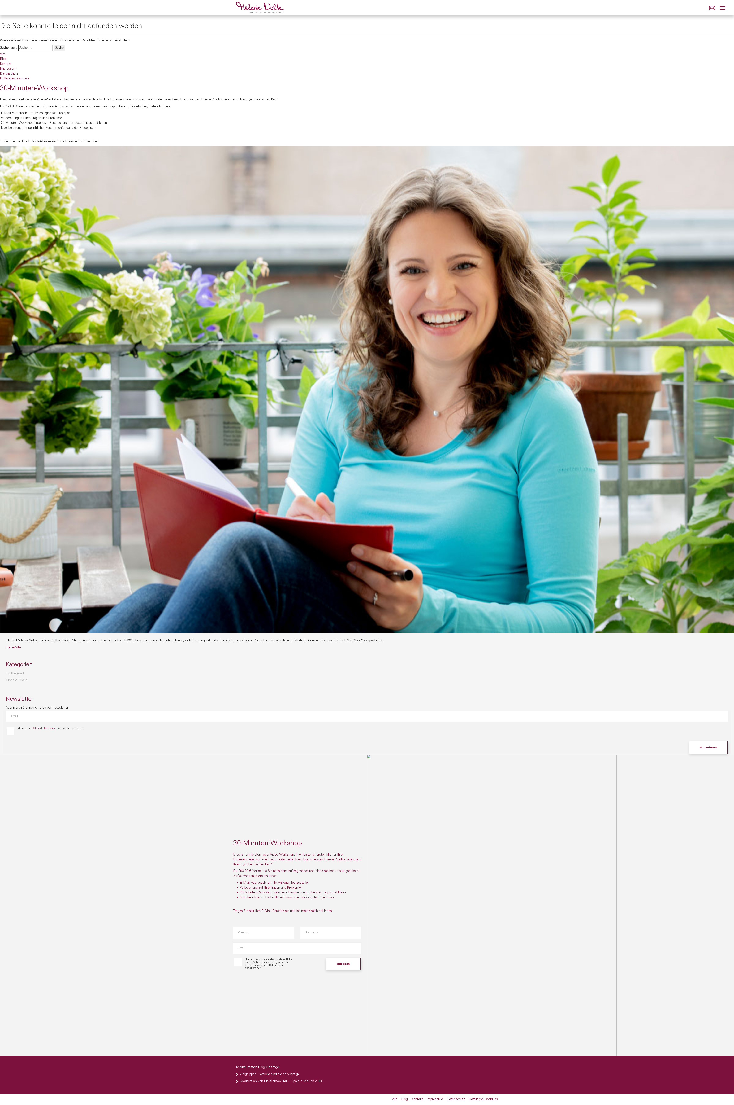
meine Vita (13, 647)
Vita (3, 54)
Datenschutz (9, 74)
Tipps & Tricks (16, 680)
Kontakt (5, 64)
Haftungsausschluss (14, 78)
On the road (15, 673)
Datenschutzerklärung (44, 728)
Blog (3, 59)
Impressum (8, 69)
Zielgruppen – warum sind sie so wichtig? (269, 1074)
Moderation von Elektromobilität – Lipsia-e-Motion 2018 (281, 1081)
